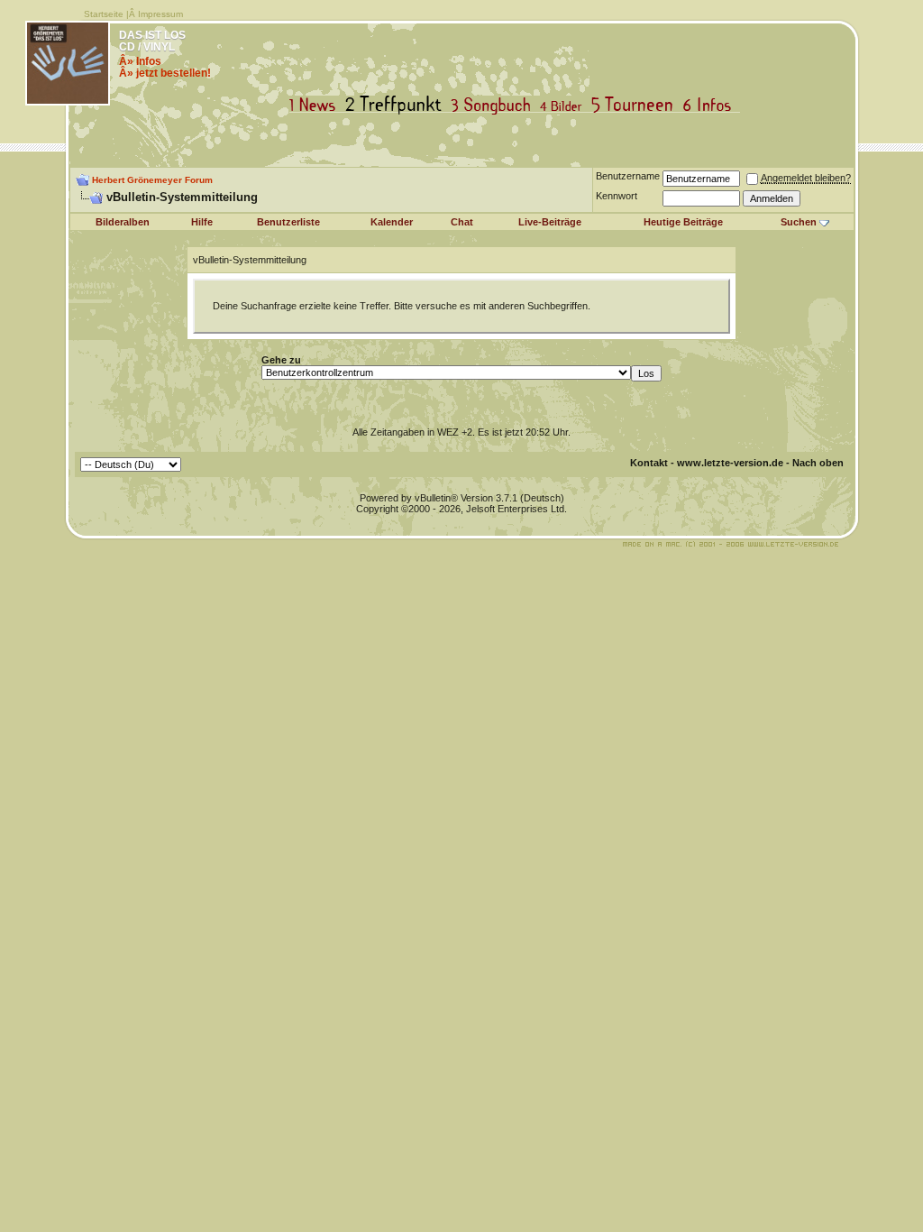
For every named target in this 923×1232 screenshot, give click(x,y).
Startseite (103, 14)
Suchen (799, 221)
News (316, 105)
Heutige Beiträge (683, 221)
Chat (462, 221)
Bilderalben (123, 221)
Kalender (391, 221)
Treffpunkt (397, 105)
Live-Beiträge (549, 221)
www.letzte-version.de (730, 462)
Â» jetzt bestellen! (165, 73)
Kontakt (649, 462)
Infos (711, 105)
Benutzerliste (288, 221)
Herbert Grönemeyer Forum (152, 180)
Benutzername (628, 175)
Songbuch (494, 105)
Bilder (564, 105)
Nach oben (818, 462)
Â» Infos (140, 61)
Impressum (160, 14)
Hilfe (202, 221)
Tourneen (636, 105)
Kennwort (616, 195)
